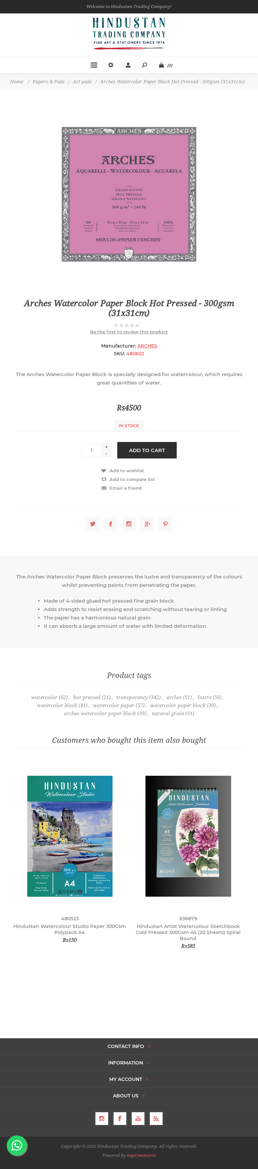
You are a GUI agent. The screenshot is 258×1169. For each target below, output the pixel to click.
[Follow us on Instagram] (101, 1118)
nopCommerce (141, 1155)
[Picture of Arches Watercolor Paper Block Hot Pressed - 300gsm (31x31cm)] (129, 194)
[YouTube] (138, 1118)
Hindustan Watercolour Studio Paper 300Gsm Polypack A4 (69, 929)
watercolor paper (113, 705)
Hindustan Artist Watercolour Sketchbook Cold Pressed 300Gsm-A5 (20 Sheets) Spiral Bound (188, 932)
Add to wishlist (127, 470)
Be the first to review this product (129, 331)
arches (174, 697)
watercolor (44, 697)
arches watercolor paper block (100, 714)
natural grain (168, 714)
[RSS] (156, 1118)
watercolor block (57, 705)
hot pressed (86, 697)
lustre (204, 697)
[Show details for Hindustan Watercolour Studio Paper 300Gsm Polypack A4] (70, 836)
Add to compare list (132, 479)
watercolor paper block (178, 705)
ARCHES (147, 346)
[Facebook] (120, 1118)
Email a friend (126, 488)
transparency (132, 697)
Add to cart (147, 450)
